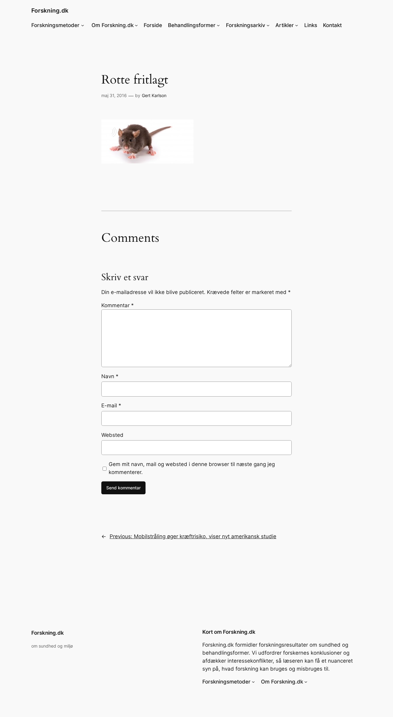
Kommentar (117, 305)
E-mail (111, 405)
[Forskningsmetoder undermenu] (82, 25)
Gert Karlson (154, 95)
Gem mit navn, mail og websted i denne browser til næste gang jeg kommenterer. (192, 468)
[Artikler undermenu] (296, 25)
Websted (112, 435)
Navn (110, 376)
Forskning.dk (49, 10)
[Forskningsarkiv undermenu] (268, 25)
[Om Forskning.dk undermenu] (136, 25)
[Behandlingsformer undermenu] (218, 25)
